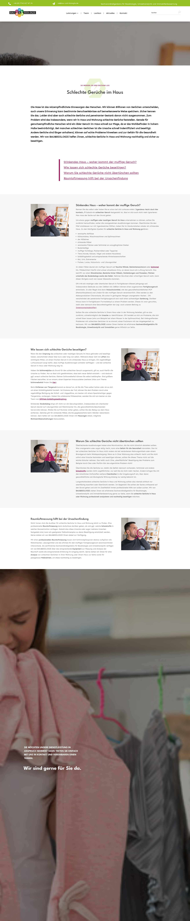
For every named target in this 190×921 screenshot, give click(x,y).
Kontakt (123, 13)
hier (54, 382)
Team (86, 13)
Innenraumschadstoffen (86, 308)
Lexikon (97, 13)
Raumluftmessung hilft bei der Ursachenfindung (96, 178)
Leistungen (71, 13)
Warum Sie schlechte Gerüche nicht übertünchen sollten (101, 173)
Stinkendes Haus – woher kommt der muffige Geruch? (100, 162)
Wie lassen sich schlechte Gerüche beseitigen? (95, 167)
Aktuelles (110, 13)
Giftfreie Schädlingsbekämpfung (52, 399)
